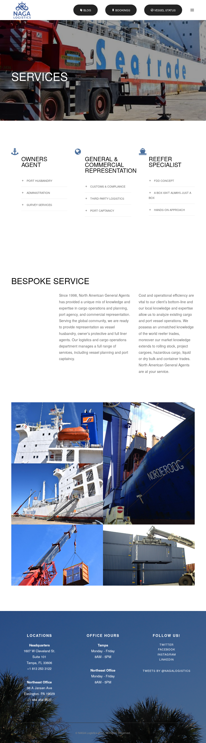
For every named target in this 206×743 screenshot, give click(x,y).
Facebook (166, 649)
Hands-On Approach (169, 210)
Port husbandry (39, 181)
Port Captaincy (102, 210)
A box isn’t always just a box (170, 195)
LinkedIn (166, 659)
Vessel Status (164, 10)
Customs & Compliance (107, 186)
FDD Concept (164, 181)
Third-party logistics (107, 198)
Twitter (167, 644)
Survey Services (39, 205)
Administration (38, 193)
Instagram (167, 654)
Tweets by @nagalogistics (166, 671)
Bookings (122, 10)
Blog (87, 10)
